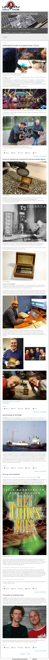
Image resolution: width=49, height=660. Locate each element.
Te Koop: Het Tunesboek (11, 474)
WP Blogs (34, 659)
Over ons (14, 32)
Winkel (9, 29)
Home (5, 29)
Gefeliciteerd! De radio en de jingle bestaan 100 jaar (21, 45)
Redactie (44, 156)
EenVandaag (39, 82)
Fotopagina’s (7, 32)
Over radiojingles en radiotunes (24, 13)
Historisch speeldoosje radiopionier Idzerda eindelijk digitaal (24, 159)
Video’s (29, 29)
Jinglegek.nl (28, 32)
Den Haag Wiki (6, 403)
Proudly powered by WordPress (19, 659)
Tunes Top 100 (16, 29)
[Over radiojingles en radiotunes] (10, 5)
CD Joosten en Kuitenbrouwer (13, 595)
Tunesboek (21, 32)
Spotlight (34, 29)
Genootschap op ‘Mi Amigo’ (12, 415)
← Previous (22, 653)
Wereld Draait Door (16, 84)
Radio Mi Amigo (22, 419)
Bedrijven (23, 29)
